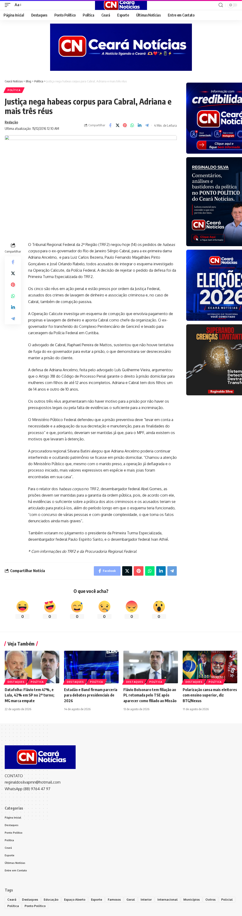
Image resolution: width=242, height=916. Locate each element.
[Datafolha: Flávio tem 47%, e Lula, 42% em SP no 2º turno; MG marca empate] (32, 667)
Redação (11, 122)
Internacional (167, 899)
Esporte (96, 899)
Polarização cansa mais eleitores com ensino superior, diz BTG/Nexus (210, 695)
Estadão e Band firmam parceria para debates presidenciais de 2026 (90, 695)
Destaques (16, 681)
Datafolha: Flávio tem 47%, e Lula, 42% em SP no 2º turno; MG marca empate (29, 695)
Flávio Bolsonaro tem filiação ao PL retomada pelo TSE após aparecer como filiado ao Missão (150, 695)
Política (14, 90)
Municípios (191, 899)
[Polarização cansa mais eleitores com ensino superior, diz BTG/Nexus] (210, 667)
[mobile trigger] (9, 5)
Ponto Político (35, 906)
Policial (227, 899)
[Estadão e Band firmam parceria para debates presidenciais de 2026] (91, 667)
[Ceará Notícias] (121, 5)
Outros (210, 899)
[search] (220, 5)
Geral (130, 899)
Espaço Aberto (74, 899)
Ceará (11, 899)
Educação (51, 899)
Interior (146, 899)
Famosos (114, 899)
